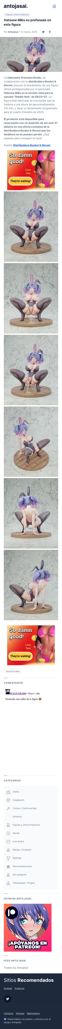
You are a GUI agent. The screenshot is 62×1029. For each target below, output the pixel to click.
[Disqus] (31, 728)
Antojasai (13, 31)
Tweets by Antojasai (16, 967)
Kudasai (8, 988)
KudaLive (19, 988)
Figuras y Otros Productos (17, 14)
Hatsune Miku (13, 671)
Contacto (8, 1013)
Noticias (20, 1013)
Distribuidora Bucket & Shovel (31, 145)
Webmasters (33, 1013)
